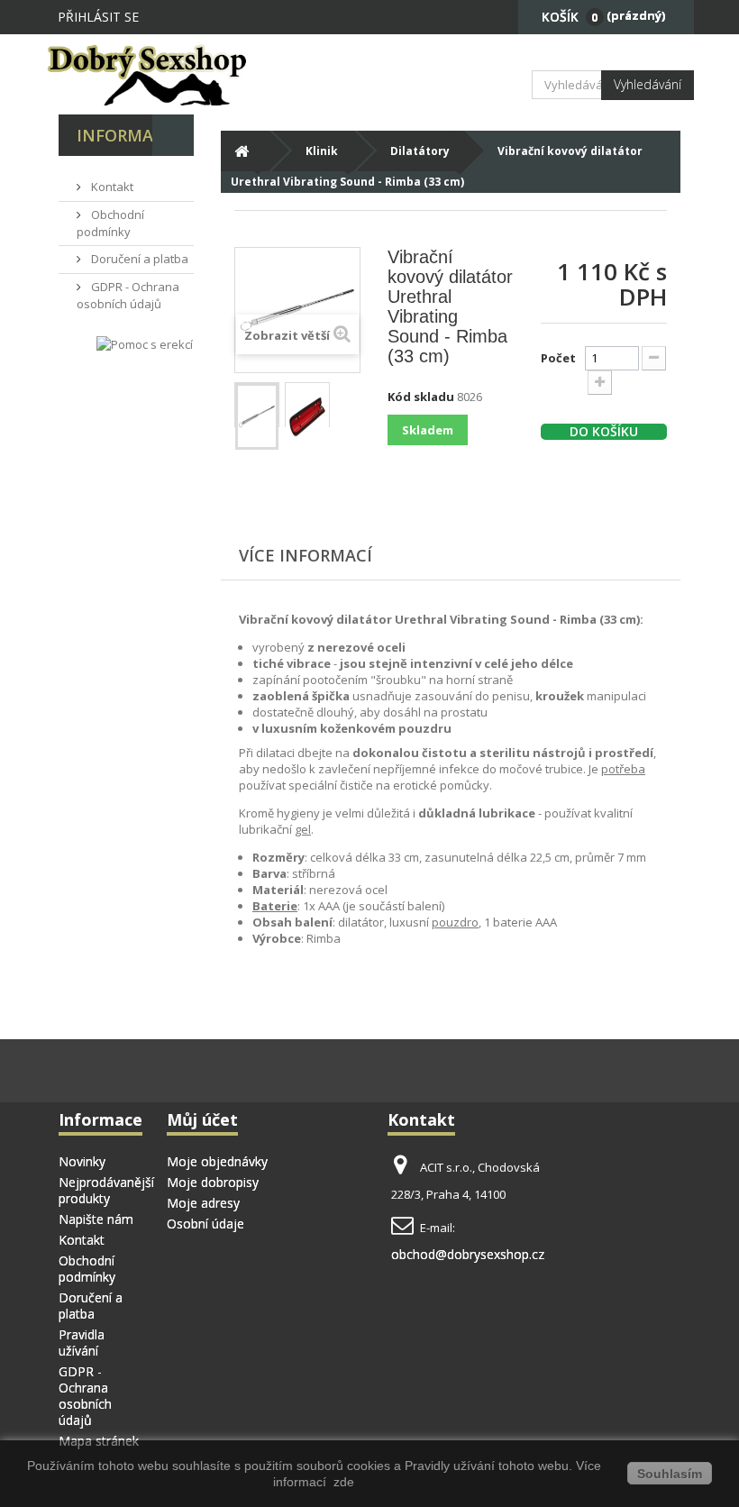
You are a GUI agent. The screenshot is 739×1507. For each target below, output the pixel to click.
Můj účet (202, 1119)
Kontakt (110, 186)
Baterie (274, 906)
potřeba (623, 769)
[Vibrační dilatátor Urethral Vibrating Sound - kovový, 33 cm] (256, 416)
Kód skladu (421, 396)
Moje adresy (203, 1202)
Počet (558, 358)
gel (303, 829)
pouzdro (455, 922)
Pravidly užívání (451, 1465)
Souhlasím (669, 1473)
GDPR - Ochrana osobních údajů (128, 295)
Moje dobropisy (213, 1182)
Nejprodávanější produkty (106, 1190)
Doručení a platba (138, 259)
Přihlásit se (98, 16)
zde (342, 1482)
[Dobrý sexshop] (153, 74)
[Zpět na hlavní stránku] (241, 151)
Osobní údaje (205, 1223)
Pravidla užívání (82, 1342)
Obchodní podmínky (110, 223)
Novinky (82, 1161)
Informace (125, 135)
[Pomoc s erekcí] (145, 344)
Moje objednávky (217, 1161)
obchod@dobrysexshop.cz (467, 1254)
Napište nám (96, 1219)
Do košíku (604, 432)
